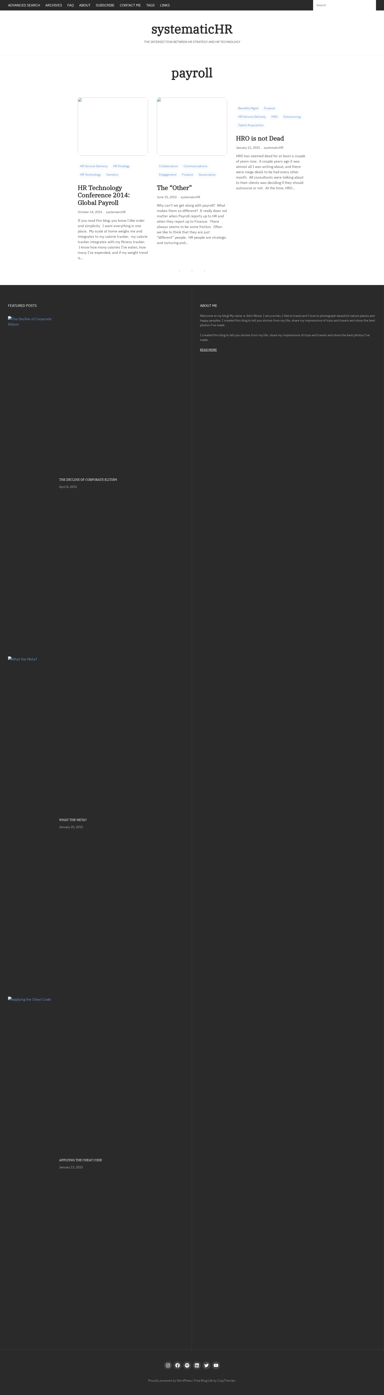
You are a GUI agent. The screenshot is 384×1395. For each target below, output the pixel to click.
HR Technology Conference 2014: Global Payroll (104, 195)
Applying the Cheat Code (80, 1160)
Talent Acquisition (251, 125)
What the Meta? (73, 820)
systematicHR (192, 29)
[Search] (369, 5)
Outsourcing (291, 117)
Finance (187, 175)
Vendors (112, 175)
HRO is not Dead (260, 138)
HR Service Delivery (94, 166)
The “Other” (174, 187)
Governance (207, 175)
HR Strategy (121, 166)
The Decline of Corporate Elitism (88, 480)
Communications (195, 166)
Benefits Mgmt (248, 108)
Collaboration (168, 166)
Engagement (167, 175)
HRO (274, 117)
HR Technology (90, 175)
